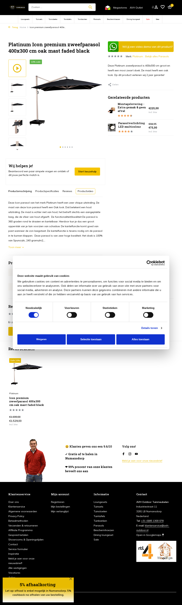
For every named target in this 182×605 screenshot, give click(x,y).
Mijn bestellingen (60, 506)
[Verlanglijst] (163, 7)
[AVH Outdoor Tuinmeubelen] (17, 7)
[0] (169, 7)
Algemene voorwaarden (22, 511)
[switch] (72, 315)
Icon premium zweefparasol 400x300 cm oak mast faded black (26, 401)
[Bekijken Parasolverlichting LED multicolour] (112, 127)
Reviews (67, 191)
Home (23, 27)
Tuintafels (67, 19)
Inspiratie (13, 553)
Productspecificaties (47, 191)
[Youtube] (136, 454)
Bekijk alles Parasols (157, 56)
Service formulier (18, 549)
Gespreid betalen (18, 535)
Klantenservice (16, 506)
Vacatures (14, 572)
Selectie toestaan (90, 339)
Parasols (97, 19)
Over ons (13, 502)
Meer (157, 19)
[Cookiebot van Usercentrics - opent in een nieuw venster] (149, 263)
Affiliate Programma (20, 530)
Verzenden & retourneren (23, 525)
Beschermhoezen (113, 19)
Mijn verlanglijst (60, 511)
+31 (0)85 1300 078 (152, 520)
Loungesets (25, 19)
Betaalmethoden (18, 520)
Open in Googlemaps (149, 535)
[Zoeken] (90, 7)
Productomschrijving (20, 191)
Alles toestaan (140, 339)
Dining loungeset (133, 19)
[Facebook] (123, 454)
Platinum (138, 56)
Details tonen (149, 327)
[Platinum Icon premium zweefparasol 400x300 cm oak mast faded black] (27, 374)
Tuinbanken (82, 19)
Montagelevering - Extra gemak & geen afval (132, 107)
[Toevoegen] (38, 424)
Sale (147, 19)
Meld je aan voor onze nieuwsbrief (142, 460)
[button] (60, 147)
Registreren (57, 502)
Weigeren (41, 339)
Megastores (120, 7)
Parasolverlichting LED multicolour (131, 124)
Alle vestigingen (17, 568)
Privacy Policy (16, 516)
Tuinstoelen (53, 19)
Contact (13, 544)
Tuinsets (39, 19)
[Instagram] (130, 454)
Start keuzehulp (87, 171)
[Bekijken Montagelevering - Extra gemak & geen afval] (111, 110)
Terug (14, 27)
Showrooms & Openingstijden (26, 539)
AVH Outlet (136, 7)
